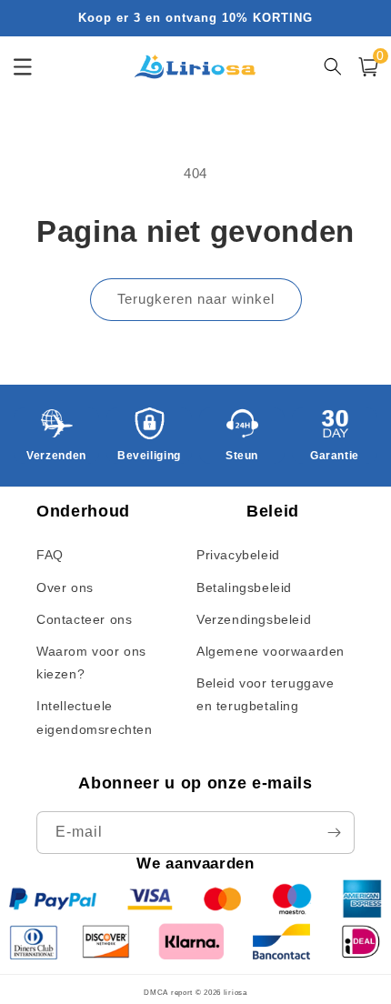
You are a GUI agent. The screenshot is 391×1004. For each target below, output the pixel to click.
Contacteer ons (84, 619)
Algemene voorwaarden (270, 651)
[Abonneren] (334, 832)
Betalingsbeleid (244, 587)
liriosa (235, 992)
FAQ (50, 554)
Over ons (65, 587)
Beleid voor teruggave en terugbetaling (265, 694)
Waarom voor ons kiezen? (91, 662)
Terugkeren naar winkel (196, 298)
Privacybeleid (238, 554)
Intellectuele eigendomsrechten (94, 717)
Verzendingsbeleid (253, 619)
